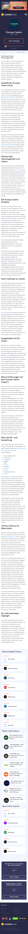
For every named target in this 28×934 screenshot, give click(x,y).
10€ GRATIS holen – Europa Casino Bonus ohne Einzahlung (14, 864)
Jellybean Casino (12, 706)
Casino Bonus (17, 911)
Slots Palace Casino (13, 823)
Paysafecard (7, 459)
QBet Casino (11, 832)
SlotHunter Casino (13, 668)
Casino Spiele (17, 913)
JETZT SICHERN (14, 877)
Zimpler (6, 473)
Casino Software (5, 913)
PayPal (10, 476)
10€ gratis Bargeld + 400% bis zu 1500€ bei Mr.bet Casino (17, 746)
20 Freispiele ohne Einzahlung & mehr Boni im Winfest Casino (17, 755)
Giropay (6, 464)
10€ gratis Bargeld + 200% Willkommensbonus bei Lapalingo (16, 764)
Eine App (3, 312)
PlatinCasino (11, 678)
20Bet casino (11, 716)
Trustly (6, 470)
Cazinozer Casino (12, 842)
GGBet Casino (11, 697)
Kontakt (3, 911)
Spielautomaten (10, 98)
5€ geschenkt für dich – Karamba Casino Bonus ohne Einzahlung (15, 790)
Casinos (16, 908)
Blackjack (3, 144)
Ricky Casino (11, 659)
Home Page (3, 908)
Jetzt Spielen (14, 41)
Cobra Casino (11, 687)
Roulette (11, 144)
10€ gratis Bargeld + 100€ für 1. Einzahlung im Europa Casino (14, 884)
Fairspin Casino (12, 851)
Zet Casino (11, 725)
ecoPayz (6, 468)
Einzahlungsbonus (10, 536)
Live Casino (19, 170)
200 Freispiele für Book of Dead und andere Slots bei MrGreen (16, 736)
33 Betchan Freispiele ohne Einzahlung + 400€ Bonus (16, 799)
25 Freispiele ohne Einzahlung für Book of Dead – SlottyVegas (16, 773)
